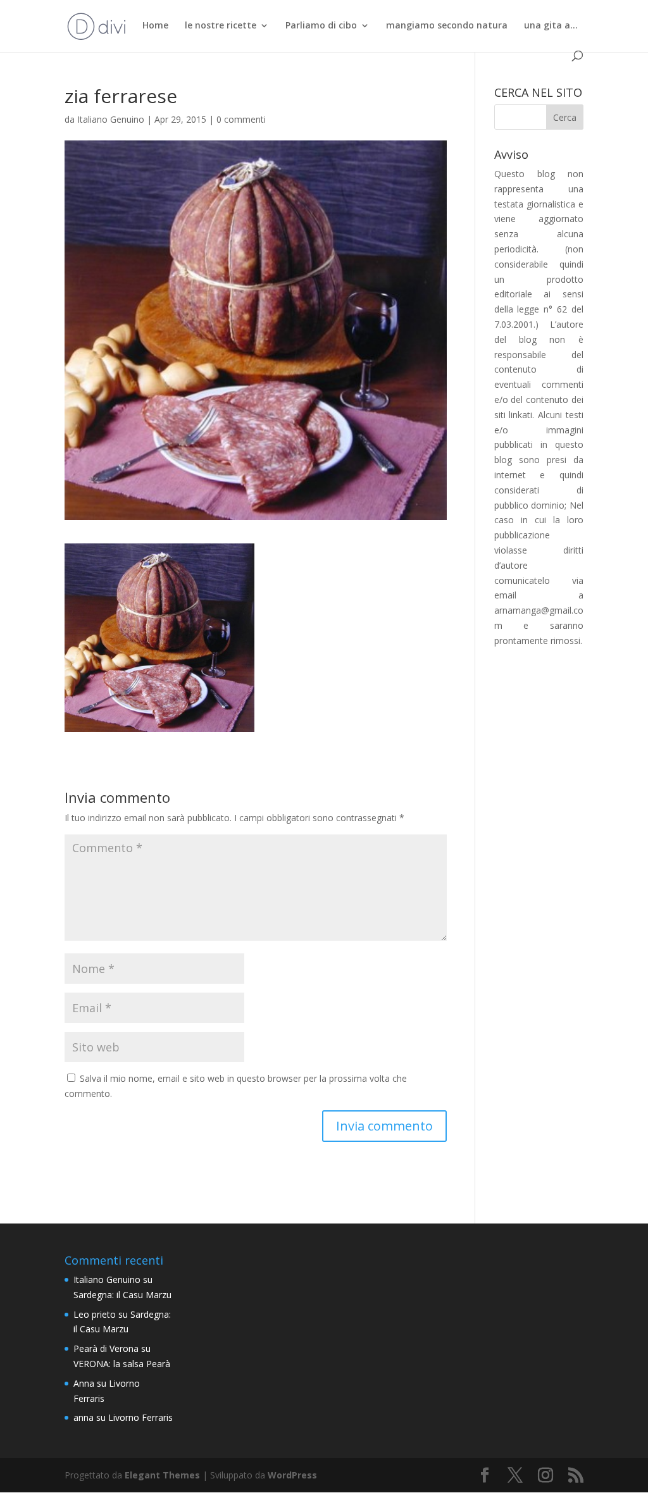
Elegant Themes (162, 1475)
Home (155, 26)
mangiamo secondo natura (447, 26)
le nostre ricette (220, 26)
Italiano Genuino (110, 119)
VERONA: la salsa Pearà (121, 1364)
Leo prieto (94, 1314)
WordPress (292, 1475)
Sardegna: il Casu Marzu (122, 1295)
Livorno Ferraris (140, 1417)
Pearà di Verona (106, 1348)
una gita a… (551, 26)
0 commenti (241, 119)
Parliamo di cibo (321, 26)
